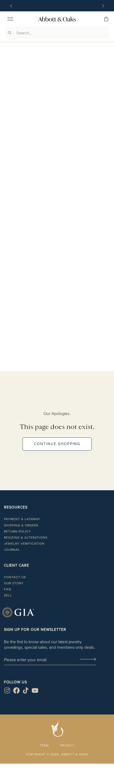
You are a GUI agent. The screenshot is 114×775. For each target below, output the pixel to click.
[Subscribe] (88, 659)
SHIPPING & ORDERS (21, 525)
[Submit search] (10, 33)
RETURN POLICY (17, 531)
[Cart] (106, 19)
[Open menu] (10, 19)
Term (44, 745)
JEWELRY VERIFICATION (24, 543)
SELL (8, 595)
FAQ (7, 589)
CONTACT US (15, 577)
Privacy (67, 745)
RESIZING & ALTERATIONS (25, 537)
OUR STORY (14, 583)
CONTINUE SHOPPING (57, 444)
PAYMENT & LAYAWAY (22, 519)
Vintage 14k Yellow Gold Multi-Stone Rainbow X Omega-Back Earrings (57, 340)
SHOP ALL (57, 376)
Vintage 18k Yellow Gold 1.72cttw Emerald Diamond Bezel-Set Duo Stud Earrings (57, 222)
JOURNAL (12, 549)
